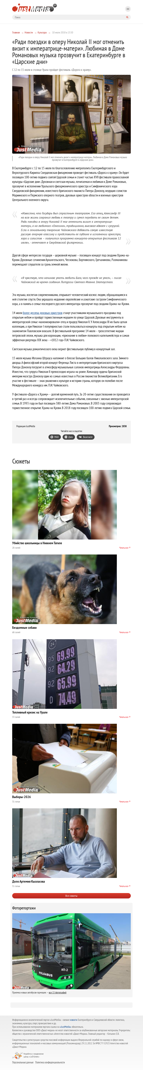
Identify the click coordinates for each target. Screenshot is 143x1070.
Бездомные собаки (24, 627)
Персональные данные (22, 1062)
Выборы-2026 (21, 797)
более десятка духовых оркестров (42, 313)
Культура (42, 32)
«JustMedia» (65, 1026)
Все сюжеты (71, 895)
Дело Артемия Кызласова (28, 881)
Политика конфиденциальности (50, 1062)
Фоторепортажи (24, 908)
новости (73, 1019)
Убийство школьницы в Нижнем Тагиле (37, 543)
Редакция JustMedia (25, 426)
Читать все (123, 547)
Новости (29, 32)
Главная (16, 32)
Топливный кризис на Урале (30, 712)
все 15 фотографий (57, 992)
